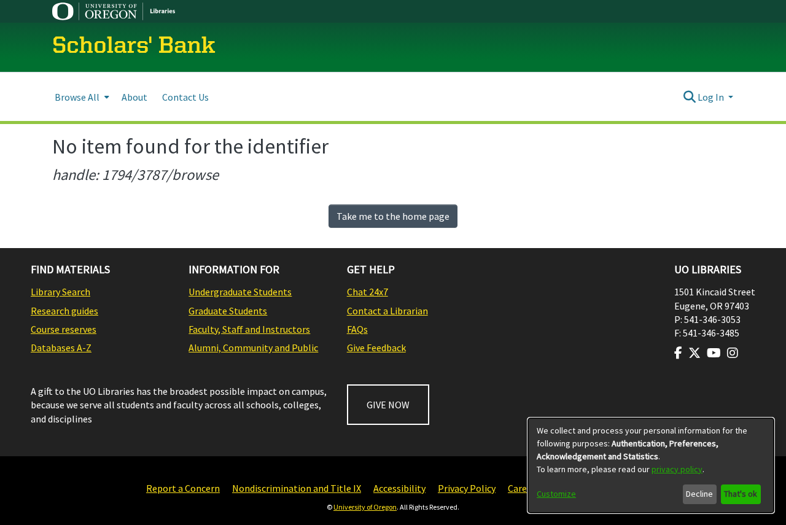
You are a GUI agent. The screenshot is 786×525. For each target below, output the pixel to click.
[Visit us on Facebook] (678, 353)
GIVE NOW (388, 405)
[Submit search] (689, 97)
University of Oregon (365, 506)
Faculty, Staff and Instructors (249, 329)
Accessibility (399, 488)
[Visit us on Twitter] (694, 353)
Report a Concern (183, 488)
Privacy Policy (467, 488)
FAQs (357, 329)
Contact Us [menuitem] (185, 97)
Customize (556, 493)
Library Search (60, 292)
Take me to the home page (393, 216)
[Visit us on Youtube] (714, 353)
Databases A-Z (61, 347)
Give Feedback (376, 347)
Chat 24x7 (367, 292)
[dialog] (651, 465)
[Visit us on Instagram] (732, 353)
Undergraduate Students (240, 292)
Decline (699, 493)
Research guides (64, 311)
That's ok (740, 493)
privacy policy (677, 469)
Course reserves (63, 329)
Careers (524, 488)
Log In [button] (712, 97)
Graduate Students (228, 311)
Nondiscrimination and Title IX (296, 488)
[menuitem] (80, 96)
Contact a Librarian (387, 311)
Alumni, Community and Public (253, 347)
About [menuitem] (134, 97)
